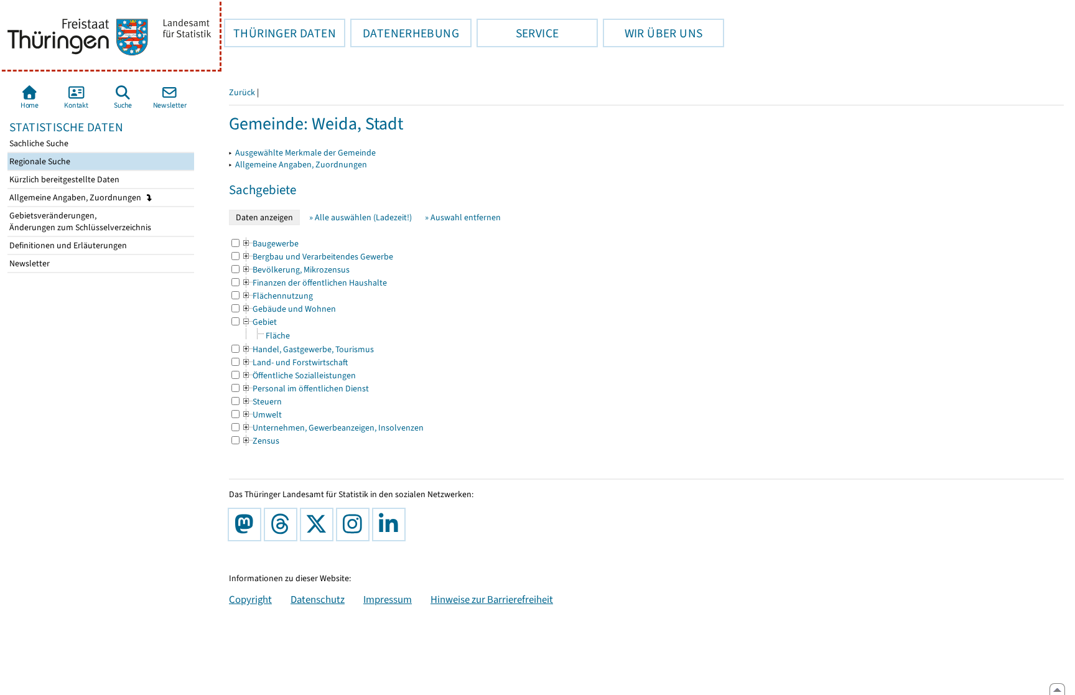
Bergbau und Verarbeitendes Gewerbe (317, 257)
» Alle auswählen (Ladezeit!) (360, 217)
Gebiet (259, 322)
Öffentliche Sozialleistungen (298, 375)
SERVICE (518, 33)
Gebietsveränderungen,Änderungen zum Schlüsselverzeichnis (79, 221)
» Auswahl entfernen (463, 217)
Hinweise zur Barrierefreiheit (491, 599)
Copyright (250, 599)
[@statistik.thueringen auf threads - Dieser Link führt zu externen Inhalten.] (283, 524)
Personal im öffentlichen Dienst (305, 388)
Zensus (260, 441)
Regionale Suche (38, 161)
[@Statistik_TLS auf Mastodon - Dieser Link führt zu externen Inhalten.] (247, 524)
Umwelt (261, 415)
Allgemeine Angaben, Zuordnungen (76, 197)
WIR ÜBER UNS (652, 33)
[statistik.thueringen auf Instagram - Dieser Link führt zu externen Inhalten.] (355, 524)
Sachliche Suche (37, 143)
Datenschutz (318, 599)
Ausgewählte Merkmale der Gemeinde (305, 153)
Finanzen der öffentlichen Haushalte (314, 283)
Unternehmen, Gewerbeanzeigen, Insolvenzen (332, 428)
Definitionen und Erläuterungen (67, 245)
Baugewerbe (270, 244)
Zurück (242, 92)
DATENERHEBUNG (404, 33)
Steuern (261, 402)
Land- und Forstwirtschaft (294, 362)
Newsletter (28, 263)
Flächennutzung (277, 296)
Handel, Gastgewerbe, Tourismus (307, 349)
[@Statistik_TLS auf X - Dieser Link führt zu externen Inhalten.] (319, 524)
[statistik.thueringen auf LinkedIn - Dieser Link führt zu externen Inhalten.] (391, 524)
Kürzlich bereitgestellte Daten (63, 179)
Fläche (278, 336)
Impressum (387, 599)
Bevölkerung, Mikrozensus (295, 270)
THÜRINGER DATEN (280, 33)
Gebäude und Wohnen (288, 309)
